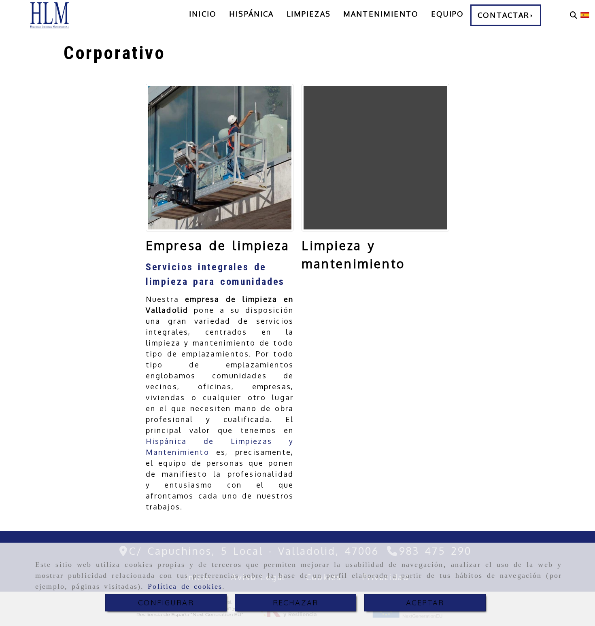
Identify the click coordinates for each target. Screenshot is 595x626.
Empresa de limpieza (218, 245)
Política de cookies (185, 586)
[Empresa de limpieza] (219, 157)
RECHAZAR (295, 602)
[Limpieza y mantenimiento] (375, 157)
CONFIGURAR (166, 602)
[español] (584, 14)
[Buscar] (573, 15)
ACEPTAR (425, 602)
